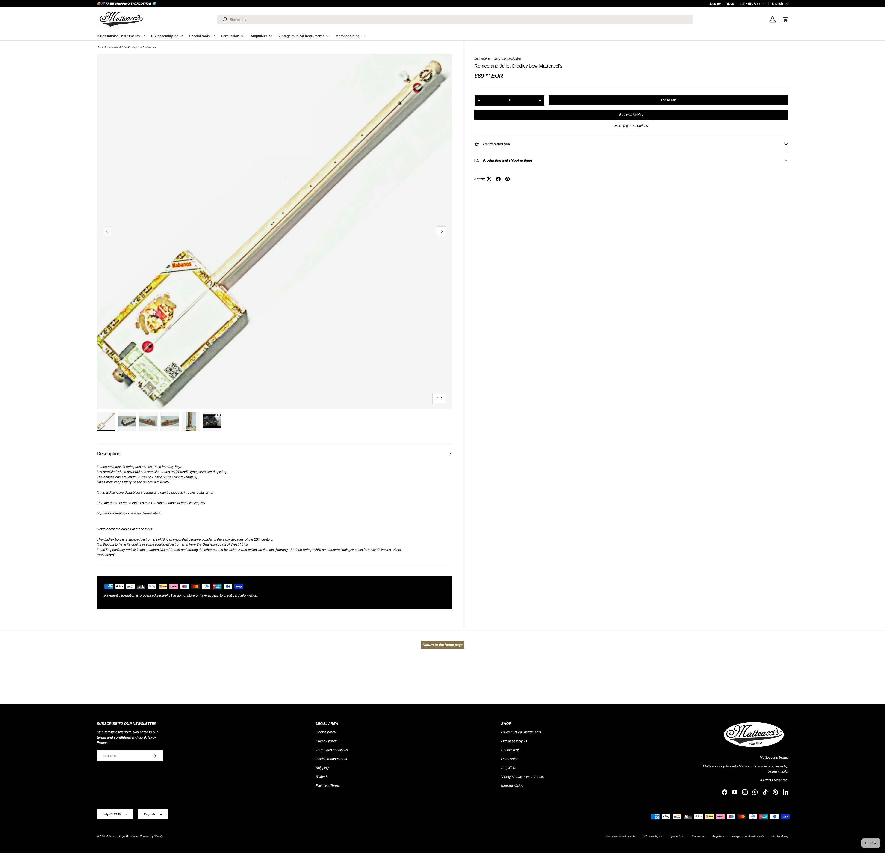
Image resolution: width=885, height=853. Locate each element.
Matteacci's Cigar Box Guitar (122, 836)
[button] (785, 19)
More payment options (631, 126)
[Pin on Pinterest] (507, 179)
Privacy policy (326, 741)
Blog (730, 3)
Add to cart (668, 100)
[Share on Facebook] (498, 179)
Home (100, 47)
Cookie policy (326, 732)
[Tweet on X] (489, 179)
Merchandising (348, 36)
